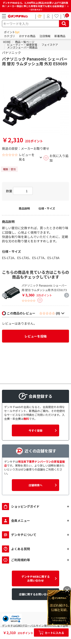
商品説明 (24, 208)
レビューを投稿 (35, 336)
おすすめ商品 (27, 36)
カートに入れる (54, 633)
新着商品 (59, 36)
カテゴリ (9, 36)
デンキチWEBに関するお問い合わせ (35, 578)
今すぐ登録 (35, 430)
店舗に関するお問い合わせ (35, 594)
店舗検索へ (35, 485)
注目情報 (44, 36)
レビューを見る (27, 157)
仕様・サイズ (46, 208)
